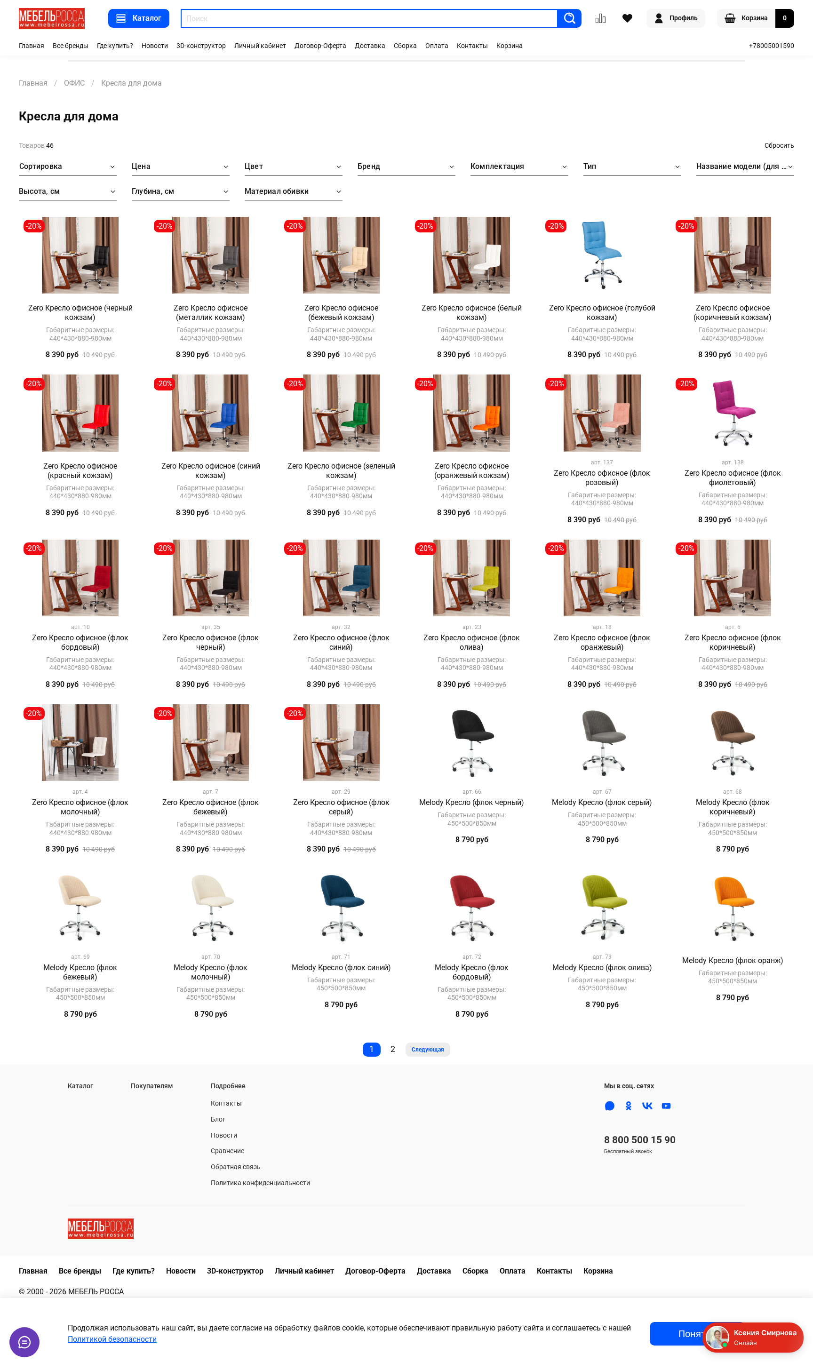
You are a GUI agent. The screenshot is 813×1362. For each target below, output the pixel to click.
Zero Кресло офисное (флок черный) (210, 642)
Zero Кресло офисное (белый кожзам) (472, 312)
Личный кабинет (260, 46)
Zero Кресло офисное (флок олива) (471, 642)
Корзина (509, 46)
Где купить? (115, 46)
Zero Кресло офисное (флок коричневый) (733, 642)
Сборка (405, 46)
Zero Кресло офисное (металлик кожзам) (210, 312)
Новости (155, 46)
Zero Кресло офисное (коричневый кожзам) (732, 312)
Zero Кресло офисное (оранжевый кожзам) (472, 471)
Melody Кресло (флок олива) (602, 967)
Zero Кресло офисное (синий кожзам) (210, 471)
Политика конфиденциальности (260, 1183)
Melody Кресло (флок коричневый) (733, 807)
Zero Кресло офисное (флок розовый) (602, 478)
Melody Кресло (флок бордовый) (472, 972)
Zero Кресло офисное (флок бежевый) (210, 807)
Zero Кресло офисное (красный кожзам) (80, 471)
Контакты (472, 46)
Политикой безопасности (112, 1339)
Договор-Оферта (320, 46)
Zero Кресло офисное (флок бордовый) (80, 642)
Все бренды (70, 46)
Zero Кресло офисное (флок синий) (341, 642)
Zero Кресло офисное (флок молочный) (80, 807)
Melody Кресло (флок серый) (602, 802)
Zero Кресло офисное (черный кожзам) (80, 312)
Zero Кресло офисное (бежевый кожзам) (341, 312)
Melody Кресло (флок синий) (341, 967)
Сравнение (227, 1151)
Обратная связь (236, 1167)
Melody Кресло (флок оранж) (732, 960)
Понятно (697, 1333)
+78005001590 (771, 46)
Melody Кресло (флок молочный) (210, 972)
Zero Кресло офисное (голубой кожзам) (602, 312)
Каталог (147, 18)
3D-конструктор (201, 46)
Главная (31, 46)
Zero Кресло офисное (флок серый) (341, 807)
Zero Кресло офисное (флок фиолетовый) (733, 478)
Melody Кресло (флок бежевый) (80, 972)
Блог (218, 1119)
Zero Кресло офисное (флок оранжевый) (602, 642)
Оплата (436, 46)
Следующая (428, 1049)
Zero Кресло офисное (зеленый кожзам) (341, 471)
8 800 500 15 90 (640, 1140)
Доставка (370, 46)
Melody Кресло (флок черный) (471, 802)
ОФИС (74, 83)
